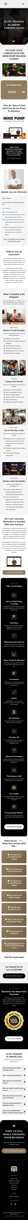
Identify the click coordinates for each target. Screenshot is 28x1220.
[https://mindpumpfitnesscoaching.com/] (5, 4)
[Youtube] (15, 1204)
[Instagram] (11, 1204)
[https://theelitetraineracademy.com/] (14, 1169)
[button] (23, 4)
